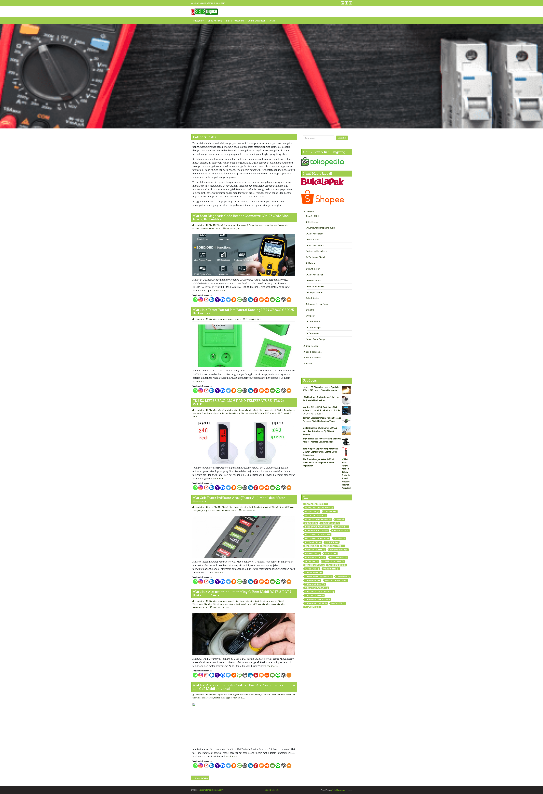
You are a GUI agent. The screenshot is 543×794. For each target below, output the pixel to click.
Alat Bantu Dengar (317, 339)
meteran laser (338, 550)
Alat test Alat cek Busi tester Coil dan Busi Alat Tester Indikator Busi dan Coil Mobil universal (244, 686)
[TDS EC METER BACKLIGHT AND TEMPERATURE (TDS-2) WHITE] (243, 443)
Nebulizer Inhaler (316, 286)
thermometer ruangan (318, 576)
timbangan (343, 576)
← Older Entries (200, 778)
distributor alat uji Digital (271, 410)
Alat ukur (213, 319)
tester (218, 228)
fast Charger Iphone (317, 538)
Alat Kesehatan (315, 233)
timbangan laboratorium (319, 592)
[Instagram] (200, 299)
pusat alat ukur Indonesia (275, 225)
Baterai (311, 263)
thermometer (313, 573)
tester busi (219, 697)
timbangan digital (336, 580)
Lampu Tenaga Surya (318, 304)
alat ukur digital (225, 410)
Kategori (197, 20)
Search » (342, 138)
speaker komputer (333, 561)
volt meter (312, 607)
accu (211, 507)
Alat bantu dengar (316, 504)
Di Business (339, 790)
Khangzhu (332, 542)
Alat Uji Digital (216, 225)
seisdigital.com (272, 790)
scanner (196, 228)
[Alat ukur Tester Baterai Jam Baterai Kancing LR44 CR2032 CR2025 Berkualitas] (243, 345)
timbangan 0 (312, 580)
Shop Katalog (215, 20)
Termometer (314, 321)
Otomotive (313, 239)
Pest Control (314, 280)
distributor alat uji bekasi (246, 410)
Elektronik (313, 222)
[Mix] (261, 299)
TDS (267, 413)
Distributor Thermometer (241, 413)
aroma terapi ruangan (318, 519)
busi (242, 694)
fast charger (340, 531)
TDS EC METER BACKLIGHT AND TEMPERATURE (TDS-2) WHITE (238, 402)
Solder (311, 316)
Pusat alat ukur (256, 225)
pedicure (331, 554)
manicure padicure (333, 546)
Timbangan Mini (314, 596)
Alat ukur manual (226, 319)
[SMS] (239, 299)
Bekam (339, 519)
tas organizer (337, 565)
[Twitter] (228, 299)
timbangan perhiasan (317, 599)
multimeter (312, 554)
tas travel (312, 569)
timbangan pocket (316, 603)
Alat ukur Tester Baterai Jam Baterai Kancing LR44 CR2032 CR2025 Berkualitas (243, 311)
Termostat (313, 333)
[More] (288, 299)
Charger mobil (330, 523)
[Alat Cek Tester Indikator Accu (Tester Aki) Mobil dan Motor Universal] (243, 537)
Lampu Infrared (315, 292)
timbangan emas (315, 584)
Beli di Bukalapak (256, 20)
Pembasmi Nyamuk (315, 557)
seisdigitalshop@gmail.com (212, 3)
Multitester (313, 298)
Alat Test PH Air (316, 245)
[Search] (350, 3)
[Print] (233, 299)
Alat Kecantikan (315, 274)
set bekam (311, 561)
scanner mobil (207, 228)
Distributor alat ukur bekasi (215, 413)
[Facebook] (222, 299)
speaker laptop (314, 565)
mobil (235, 225)
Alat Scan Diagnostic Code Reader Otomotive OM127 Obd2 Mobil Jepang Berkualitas (242, 217)
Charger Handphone (317, 251)
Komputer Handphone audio (321, 228)
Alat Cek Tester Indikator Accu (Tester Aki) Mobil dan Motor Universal (239, 499)
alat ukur (330, 512)
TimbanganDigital (316, 257)
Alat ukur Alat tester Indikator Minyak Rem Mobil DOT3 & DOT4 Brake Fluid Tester (242, 593)
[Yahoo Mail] (217, 299)
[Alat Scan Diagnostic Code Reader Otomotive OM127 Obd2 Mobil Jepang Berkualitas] (243, 255)
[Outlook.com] (211, 299)
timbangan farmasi (316, 588)
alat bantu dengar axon (319, 508)
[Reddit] (266, 299)
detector (228, 225)
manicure (311, 546)
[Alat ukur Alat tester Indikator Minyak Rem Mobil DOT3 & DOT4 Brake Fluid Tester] (243, 634)
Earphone (341, 527)
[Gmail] (206, 299)
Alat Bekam (312, 512)
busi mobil (249, 694)
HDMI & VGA (314, 269)
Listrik (311, 310)
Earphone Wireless (316, 531)
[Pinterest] (255, 299)
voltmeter (338, 603)
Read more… (220, 290)
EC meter (259, 413)
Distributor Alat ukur (202, 604)
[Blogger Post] (244, 299)
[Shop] (342, 3)
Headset (339, 538)
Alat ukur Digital (315, 515)
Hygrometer (313, 542)
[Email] (272, 299)
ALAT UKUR (313, 216)
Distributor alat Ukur (318, 527)
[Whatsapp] (195, 299)
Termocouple (314, 327)
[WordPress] (283, 299)
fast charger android (317, 535)
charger (311, 523)
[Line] (277, 299)
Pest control (338, 557)
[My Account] (346, 3)
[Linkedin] (250, 299)
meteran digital (315, 550)
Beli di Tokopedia (235, 20)
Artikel (273, 20)
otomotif (243, 225)
